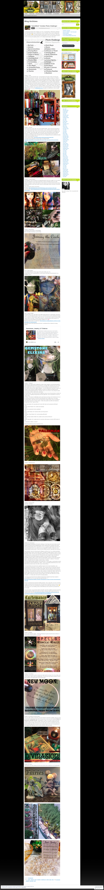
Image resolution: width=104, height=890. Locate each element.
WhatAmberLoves (39, 88)
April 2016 (64, 132)
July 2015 (64, 142)
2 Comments (58, 879)
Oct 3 (33, 28)
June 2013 (65, 166)
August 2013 (65, 164)
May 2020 (64, 120)
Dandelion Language (66, 30)
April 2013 (64, 168)
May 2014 (64, 153)
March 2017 (65, 126)
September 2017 (66, 123)
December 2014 (65, 144)
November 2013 (65, 160)
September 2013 (66, 163)
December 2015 (65, 136)
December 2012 (65, 171)
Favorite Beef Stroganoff (67, 34)
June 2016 (65, 131)
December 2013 (65, 159)
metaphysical (43, 879)
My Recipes (56, 13)
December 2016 (65, 128)
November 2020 (65, 115)
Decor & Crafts (40, 13)
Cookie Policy (23, 887)
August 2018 (65, 121)
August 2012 (65, 175)
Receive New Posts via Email (68, 45)
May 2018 (64, 122)
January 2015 (65, 143)
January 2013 (65, 170)
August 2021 (65, 112)
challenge (32, 879)
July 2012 (64, 176)
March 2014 (65, 155)
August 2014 (65, 149)
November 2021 (65, 110)
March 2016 (65, 133)
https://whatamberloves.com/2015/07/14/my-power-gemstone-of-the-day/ (42, 187)
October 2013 (65, 161)
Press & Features (65, 13)
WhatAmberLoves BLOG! (31, 15)
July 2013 (64, 165)
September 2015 (66, 139)
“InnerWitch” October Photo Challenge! (44, 26)
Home (26, 13)
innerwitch (39, 879)
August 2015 (65, 141)
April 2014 (64, 154)
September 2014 (66, 148)
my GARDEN (49, 13)
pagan (50, 879)
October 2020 (65, 116)
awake (29, 879)
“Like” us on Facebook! (69, 100)
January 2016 (65, 134)
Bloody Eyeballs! (66, 33)
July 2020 (64, 118)
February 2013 (65, 169)
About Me (31, 13)
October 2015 (65, 138)
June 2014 (65, 152)
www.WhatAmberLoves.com (44, 28)
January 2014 (65, 158)
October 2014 (65, 147)
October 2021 (65, 111)
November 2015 (65, 137)
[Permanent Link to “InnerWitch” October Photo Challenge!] (27, 29)
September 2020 (66, 117)
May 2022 (64, 109)
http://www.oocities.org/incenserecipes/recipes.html (43, 137)
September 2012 (66, 174)
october (47, 879)
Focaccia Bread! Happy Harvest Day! (69, 35)
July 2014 (64, 150)
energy (35, 879)
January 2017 (65, 127)
